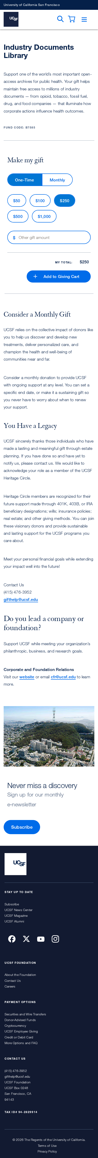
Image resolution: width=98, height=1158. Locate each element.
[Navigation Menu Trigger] (84, 19)
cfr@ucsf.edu (63, 676)
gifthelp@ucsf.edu (21, 599)
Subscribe (22, 827)
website (26, 676)
